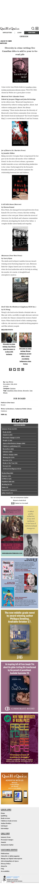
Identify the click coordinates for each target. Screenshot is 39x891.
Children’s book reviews (9, 821)
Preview (5, 460)
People (5, 440)
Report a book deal (19, 500)
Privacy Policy (6, 864)
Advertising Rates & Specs (10, 861)
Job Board (4, 826)
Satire (4, 487)
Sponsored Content (8, 490)
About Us (4, 866)
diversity (26, 391)
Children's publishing (10, 446)
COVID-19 (5, 479)
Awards (5, 435)
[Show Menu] (37, 28)
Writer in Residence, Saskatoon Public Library (16, 409)
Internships (5, 828)
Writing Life (7, 457)
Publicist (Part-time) (8, 403)
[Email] (22, 369)
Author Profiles (6, 823)
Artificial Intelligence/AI (11, 469)
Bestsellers (6, 449)
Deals (4, 432)
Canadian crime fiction (14, 391)
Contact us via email (21, 503)
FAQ (2, 869)
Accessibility (5, 871)
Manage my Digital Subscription (11, 859)
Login (19, 32)
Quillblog (4, 816)
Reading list (6, 484)
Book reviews (5, 818)
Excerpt (5, 466)
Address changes (8, 455)
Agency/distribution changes (12, 443)
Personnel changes (9, 438)
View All (4, 414)
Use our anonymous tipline (19, 497)
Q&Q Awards (6, 493)
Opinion (12, 388)
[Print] (18, 369)
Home (3, 813)
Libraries (6, 452)
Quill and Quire (13, 29)
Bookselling (6, 473)
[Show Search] (32, 28)
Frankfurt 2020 (6, 482)
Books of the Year (9, 463)
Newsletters (7, 32)
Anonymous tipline (7, 845)
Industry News (6, 429)
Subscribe (31, 32)
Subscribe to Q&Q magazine (10, 856)
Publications (5, 853)
